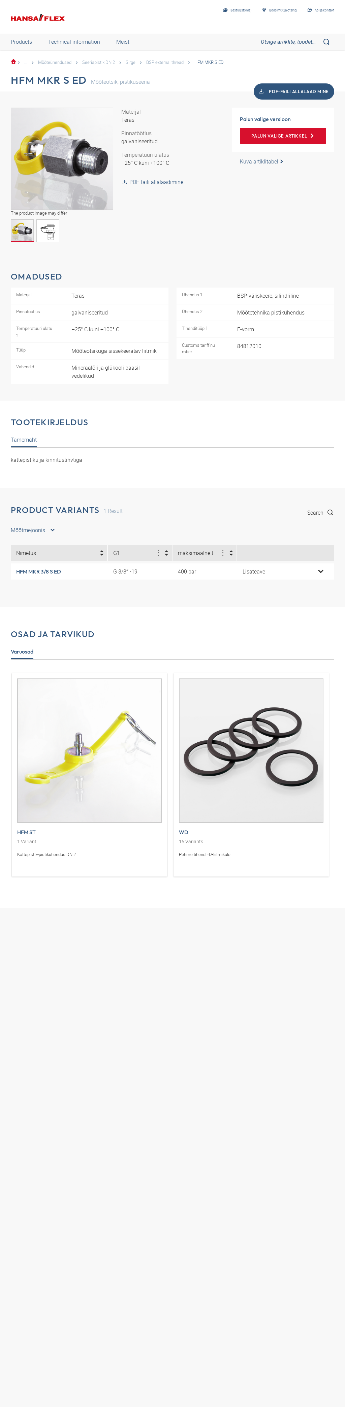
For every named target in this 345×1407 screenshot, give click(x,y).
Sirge (130, 62)
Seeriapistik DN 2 (98, 62)
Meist (122, 41)
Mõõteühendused (54, 62)
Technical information (74, 41)
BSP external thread (165, 62)
